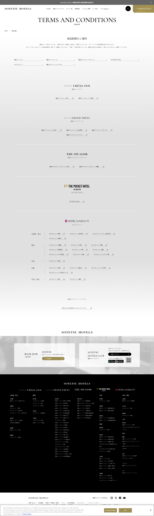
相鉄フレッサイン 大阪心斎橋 (106, 461)
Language (105, 9)
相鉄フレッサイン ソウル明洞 (85, 98)
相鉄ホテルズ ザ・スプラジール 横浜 (85, 403)
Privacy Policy (27, 514)
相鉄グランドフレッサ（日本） (49, 130)
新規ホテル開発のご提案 (52, 502)
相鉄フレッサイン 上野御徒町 (62, 449)
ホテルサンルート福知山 (76, 268)
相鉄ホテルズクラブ (58, 9)
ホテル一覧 (69, 9)
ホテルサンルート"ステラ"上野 (101, 254)
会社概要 (40, 502)
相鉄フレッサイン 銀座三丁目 (62, 415)
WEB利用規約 (71, 502)
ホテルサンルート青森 (54, 234)
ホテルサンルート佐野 (97, 245)
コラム (63, 502)
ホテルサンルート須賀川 (55, 238)
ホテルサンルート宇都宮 (55, 245)
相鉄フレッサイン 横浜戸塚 (83, 408)
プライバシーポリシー (94, 502)
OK (125, 510)
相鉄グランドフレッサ (52, 59)
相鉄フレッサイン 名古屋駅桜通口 (107, 418)
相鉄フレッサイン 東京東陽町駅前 (63, 456)
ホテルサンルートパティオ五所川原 (101, 234)
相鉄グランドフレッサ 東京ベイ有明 (63, 454)
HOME (48, 9)
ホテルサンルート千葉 (77, 249)
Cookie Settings (110, 510)
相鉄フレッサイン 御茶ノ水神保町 (63, 401)
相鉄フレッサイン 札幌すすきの (17, 401)
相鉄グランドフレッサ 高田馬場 (62, 439)
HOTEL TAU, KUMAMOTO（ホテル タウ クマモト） (74, 308)
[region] (77, 510)
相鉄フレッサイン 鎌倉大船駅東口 (85, 415)
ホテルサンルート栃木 (76, 245)
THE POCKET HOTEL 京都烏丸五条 (107, 449)
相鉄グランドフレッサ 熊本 (128, 425)
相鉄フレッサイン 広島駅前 (128, 401)
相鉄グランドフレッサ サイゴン (100, 130)
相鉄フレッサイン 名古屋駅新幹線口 (107, 420)
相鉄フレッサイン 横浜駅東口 (84, 401)
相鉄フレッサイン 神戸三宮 (105, 475)
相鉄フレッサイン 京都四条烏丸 (106, 437)
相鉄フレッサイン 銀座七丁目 (62, 418)
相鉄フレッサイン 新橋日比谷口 (62, 430)
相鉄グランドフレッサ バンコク (74, 135)
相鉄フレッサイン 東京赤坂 (61, 427)
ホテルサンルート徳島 (75, 279)
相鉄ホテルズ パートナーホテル (54, 64)
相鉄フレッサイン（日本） (62, 98)
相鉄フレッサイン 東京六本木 (62, 434)
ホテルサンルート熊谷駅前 (55, 249)
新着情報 (77, 9)
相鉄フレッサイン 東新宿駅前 (62, 437)
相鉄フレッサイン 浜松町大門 (62, 422)
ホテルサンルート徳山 (54, 279)
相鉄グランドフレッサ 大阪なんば (107, 463)
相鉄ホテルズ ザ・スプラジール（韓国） (89, 166)
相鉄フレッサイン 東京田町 (61, 432)
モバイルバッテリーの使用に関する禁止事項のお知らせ (76, 2)
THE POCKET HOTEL (116, 59)
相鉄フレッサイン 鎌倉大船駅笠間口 (85, 413)
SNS (96, 9)
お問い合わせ (32, 502)
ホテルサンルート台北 (127, 458)
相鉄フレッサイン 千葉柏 (38, 422)
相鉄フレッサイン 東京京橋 (61, 408)
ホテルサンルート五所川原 (76, 234)
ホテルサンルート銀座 (98, 249)
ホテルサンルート (18, 64)
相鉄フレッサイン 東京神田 (61, 403)
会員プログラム (115, 354)
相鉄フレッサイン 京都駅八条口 (106, 441)
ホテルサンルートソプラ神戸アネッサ (58, 272)
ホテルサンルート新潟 (54, 261)
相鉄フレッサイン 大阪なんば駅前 (107, 468)
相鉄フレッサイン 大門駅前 (61, 425)
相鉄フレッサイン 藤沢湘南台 (84, 418)
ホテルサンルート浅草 (78, 254)
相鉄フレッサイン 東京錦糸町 (62, 451)
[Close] (150, 510)
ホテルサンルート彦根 (54, 268)
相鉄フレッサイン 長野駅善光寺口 (107, 408)
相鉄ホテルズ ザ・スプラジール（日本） (59, 166)
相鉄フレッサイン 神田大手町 (62, 405)
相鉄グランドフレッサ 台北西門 (74, 130)
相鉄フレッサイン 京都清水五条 (106, 439)
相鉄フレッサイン (18, 59)
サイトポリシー (81, 502)
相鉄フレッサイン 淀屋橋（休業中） (107, 466)
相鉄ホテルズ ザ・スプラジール (86, 59)
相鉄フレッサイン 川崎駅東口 (84, 410)
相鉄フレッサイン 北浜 (104, 458)
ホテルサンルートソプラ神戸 (98, 268)
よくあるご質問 (86, 9)
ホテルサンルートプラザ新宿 (56, 254)
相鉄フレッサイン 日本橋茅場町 (62, 413)
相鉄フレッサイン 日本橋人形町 (62, 410)
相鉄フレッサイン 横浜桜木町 (84, 405)
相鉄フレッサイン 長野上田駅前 (106, 410)
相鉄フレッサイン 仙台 (15, 430)
